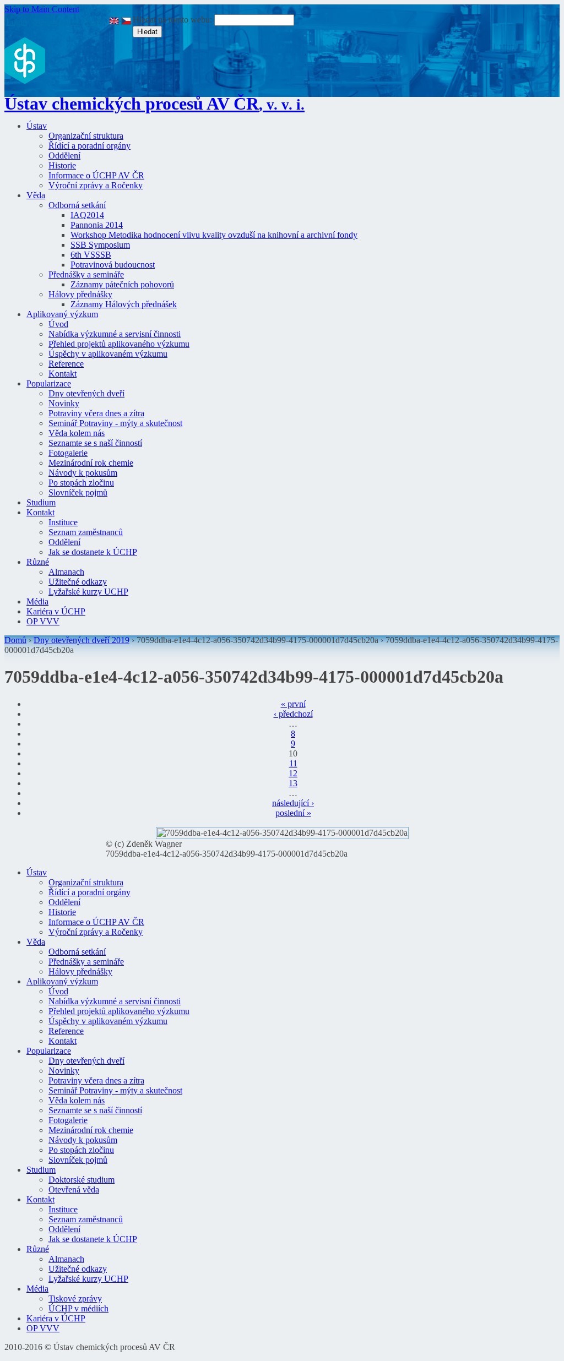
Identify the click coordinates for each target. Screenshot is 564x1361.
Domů (15, 640)
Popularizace (48, 383)
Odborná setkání (77, 205)
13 (293, 783)
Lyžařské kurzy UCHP (88, 591)
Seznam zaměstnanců (85, 532)
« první (293, 704)
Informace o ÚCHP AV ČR (96, 175)
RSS (94, 21)
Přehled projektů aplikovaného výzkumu (118, 344)
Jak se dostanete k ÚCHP (92, 552)
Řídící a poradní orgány (89, 145)
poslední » (293, 813)
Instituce (63, 522)
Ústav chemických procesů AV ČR (154, 103)
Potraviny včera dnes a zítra (96, 413)
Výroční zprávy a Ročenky (95, 185)
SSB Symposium (100, 244)
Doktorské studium (81, 1179)
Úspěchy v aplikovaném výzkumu (107, 353)
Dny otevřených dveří (86, 393)
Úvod (58, 324)
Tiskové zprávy (75, 1298)
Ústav (36, 125)
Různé (37, 562)
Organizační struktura (85, 135)
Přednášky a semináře (86, 274)
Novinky (63, 403)
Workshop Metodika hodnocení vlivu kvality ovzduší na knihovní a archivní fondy (213, 234)
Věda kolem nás (76, 433)
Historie (62, 165)
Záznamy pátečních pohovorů (122, 284)
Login (16, 21)
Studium (41, 502)
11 (293, 763)
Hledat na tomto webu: (173, 19)
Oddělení (64, 155)
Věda (35, 195)
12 (293, 773)
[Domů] (24, 80)
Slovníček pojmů (77, 492)
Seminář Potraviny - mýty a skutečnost (115, 423)
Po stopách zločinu (81, 482)
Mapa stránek (56, 21)
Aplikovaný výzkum (62, 314)
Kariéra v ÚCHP (55, 611)
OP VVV (42, 621)
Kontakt (62, 373)
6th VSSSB (90, 254)
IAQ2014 (87, 215)
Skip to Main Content (41, 9)
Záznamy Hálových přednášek (123, 304)
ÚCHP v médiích (78, 1308)
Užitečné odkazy (77, 581)
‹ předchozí (293, 713)
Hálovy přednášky (80, 294)
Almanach (66, 571)
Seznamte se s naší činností (95, 443)
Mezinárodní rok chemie (90, 462)
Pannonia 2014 (96, 225)
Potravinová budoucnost (112, 264)
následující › (293, 803)
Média (37, 601)
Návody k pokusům (82, 472)
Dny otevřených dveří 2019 (81, 640)
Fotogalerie (68, 453)
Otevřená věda (73, 1189)
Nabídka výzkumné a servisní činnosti (114, 334)
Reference (66, 363)
